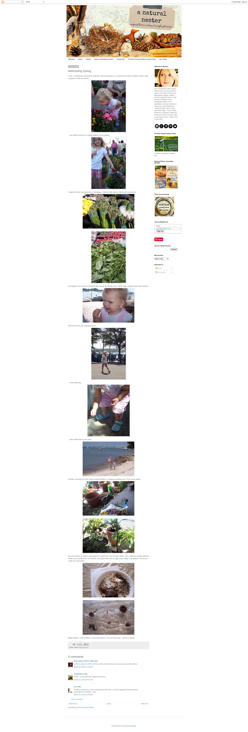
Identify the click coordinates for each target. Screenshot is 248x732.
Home (80, 59)
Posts (159, 268)
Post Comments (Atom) (86, 707)
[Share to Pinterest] (87, 644)
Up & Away (163, 59)
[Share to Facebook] (85, 644)
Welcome (71, 59)
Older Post (144, 704)
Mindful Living (78, 647)
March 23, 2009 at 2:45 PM (83, 695)
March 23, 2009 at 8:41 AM (83, 680)
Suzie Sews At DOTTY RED (84, 661)
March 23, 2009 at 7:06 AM (83, 667)
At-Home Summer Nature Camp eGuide (142, 59)
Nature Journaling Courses (103, 59)
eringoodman (79, 674)
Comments (161, 272)
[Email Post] (73, 644)
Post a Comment (77, 699)
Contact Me (121, 59)
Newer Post (73, 704)
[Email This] (78, 644)
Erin (75, 687)
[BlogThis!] (80, 644)
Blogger (133, 726)
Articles (88, 59)
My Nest (85, 647)
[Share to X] (83, 644)
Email (158, 226)
